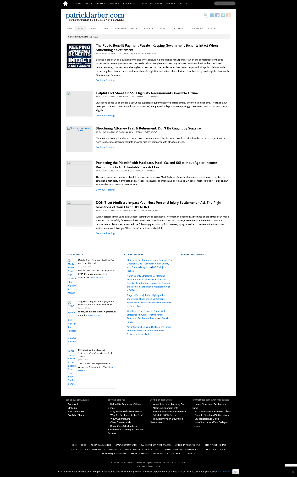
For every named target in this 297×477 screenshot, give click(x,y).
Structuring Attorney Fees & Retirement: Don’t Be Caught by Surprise (148, 128)
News (89, 3)
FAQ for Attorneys (216, 449)
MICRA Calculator (152, 3)
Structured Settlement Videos (87, 449)
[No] (292, 472)
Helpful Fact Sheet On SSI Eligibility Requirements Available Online (147, 93)
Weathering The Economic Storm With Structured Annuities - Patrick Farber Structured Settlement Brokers (146, 315)
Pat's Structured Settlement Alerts (212, 411)
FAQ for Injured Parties (114, 453)
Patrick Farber (137, 306)
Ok (235, 471)
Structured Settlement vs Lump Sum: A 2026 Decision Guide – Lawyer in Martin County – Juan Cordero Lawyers (149, 264)
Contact (184, 3)
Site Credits (142, 466)
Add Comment (152, 53)
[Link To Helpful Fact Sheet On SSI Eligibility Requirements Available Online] (79, 104)
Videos (113, 3)
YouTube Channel (77, 415)
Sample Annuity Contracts (155, 445)
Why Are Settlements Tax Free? (127, 415)
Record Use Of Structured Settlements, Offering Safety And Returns (126, 429)
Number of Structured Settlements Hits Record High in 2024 (148, 287)
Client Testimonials (120, 422)
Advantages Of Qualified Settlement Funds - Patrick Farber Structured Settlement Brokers (149, 330)
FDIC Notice (154, 466)
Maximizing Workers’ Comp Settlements (130, 449)
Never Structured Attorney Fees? (169, 404)
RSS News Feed (76, 411)
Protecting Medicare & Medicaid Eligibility (179, 449)
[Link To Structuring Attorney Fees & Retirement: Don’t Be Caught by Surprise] (79, 139)
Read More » (97, 277)
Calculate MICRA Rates (164, 415)
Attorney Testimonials (187, 445)
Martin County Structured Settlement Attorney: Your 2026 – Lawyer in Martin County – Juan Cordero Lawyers (146, 279)
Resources (129, 3)
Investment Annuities (127, 28)
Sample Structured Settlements (169, 411)
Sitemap (170, 3)
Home (78, 3)
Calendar (197, 28)
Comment (150, 171)
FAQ (106, 28)
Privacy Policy (160, 453)
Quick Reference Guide (206, 418)
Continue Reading (105, 80)
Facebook (73, 404)
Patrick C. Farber (106, 53)
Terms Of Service (139, 453)
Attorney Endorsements (165, 407)
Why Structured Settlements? (126, 411)
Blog (83, 445)
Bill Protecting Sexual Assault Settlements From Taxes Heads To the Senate (96, 353)
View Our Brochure (120, 418)
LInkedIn (72, 407)
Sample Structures (155, 28)
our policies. (224, 471)
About (99, 3)
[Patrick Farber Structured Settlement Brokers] (65, 3)
